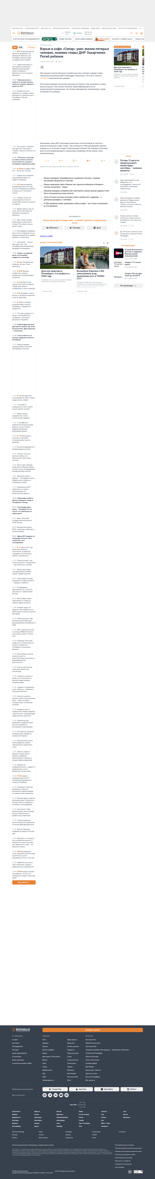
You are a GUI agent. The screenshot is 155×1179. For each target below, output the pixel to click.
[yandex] (66, 1095)
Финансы (70, 1070)
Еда (43, 1073)
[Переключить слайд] (143, 57)
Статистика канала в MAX (22, 1063)
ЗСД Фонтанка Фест (109, 28)
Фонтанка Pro (91, 1040)
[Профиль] (141, 33)
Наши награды (119, 1167)
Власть (45, 1060)
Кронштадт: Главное (93, 1070)
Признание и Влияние (80, 28)
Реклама (15, 1050)
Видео (44, 1053)
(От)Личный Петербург (94, 1053)
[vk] (55, 1095)
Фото (69, 1080)
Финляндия (71, 1073)
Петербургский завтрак (128, 28)
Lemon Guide (95, 28)
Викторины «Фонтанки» (51, 1057)
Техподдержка (17, 1046)
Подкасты (71, 1050)
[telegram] (50, 1095)
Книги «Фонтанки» (93, 1060)
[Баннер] (49, 39)
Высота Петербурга (93, 1077)
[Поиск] (131, 33)
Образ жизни (72, 1040)
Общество (71, 1043)
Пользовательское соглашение (124, 1145)
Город (44, 1067)
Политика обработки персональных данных (128, 1148)
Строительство (72, 1060)
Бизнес (45, 1046)
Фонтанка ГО (46, 28)
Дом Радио (90, 1067)
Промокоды (128, 245)
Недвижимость (48, 1080)
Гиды (44, 1063)
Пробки (78, 33)
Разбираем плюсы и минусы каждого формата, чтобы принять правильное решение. (56, 280)
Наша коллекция (92, 1057)
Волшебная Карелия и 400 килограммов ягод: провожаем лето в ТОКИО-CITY (91, 275)
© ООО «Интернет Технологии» (65, 1171)
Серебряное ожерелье (61, 28)
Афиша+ (45, 1043)
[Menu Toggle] (13, 33)
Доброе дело (47, 1070)
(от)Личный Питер (32, 28)
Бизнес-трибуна (48, 1050)
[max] (44, 1095)
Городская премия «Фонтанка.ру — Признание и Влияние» (107, 1050)
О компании (16, 1057)
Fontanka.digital (91, 1063)
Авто (44, 1040)
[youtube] (61, 1095)
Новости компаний (51, 242)
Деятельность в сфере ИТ (123, 1161)
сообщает (44, 78)
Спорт (69, 1057)
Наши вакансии (18, 1060)
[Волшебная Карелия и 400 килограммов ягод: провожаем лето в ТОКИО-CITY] (92, 257)
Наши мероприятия (19, 1053)
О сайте (15, 1040)
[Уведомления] (136, 33)
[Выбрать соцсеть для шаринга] (42, 67)
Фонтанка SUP (17, 28)
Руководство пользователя (123, 1164)
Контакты (16, 1043)
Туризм (70, 1067)
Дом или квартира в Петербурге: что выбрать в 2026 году (55, 273)
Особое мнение (73, 1046)
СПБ (20, 47)
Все (14, 47)
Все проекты (90, 1080)
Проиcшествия (72, 1053)
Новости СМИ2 (46, 236)
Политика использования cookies (125, 1154)
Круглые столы (91, 1073)
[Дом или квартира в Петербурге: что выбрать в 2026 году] (57, 257)
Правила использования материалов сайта (128, 1151)
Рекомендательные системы (123, 1158)
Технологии (71, 1063)
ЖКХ (44, 1077)
